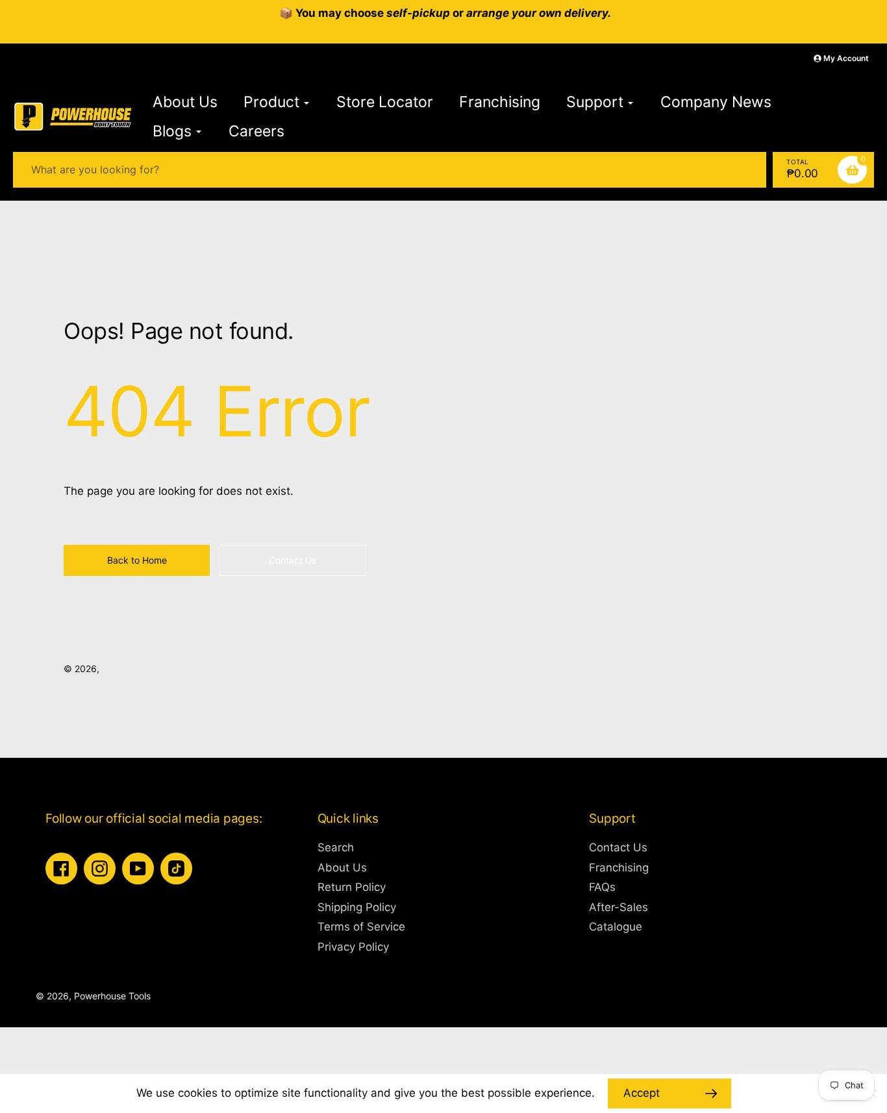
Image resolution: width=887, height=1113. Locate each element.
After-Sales (618, 907)
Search (336, 847)
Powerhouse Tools (140, 668)
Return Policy (352, 887)
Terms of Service (361, 926)
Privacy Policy (353, 946)
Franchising (619, 867)
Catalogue (615, 926)
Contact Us (618, 847)
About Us (342, 867)
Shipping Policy (357, 907)
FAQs (602, 887)
